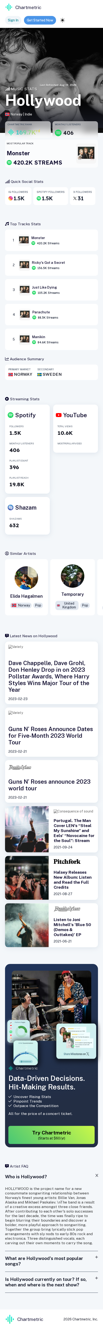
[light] (62, 20)
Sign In (13, 20)
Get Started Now (40, 20)
